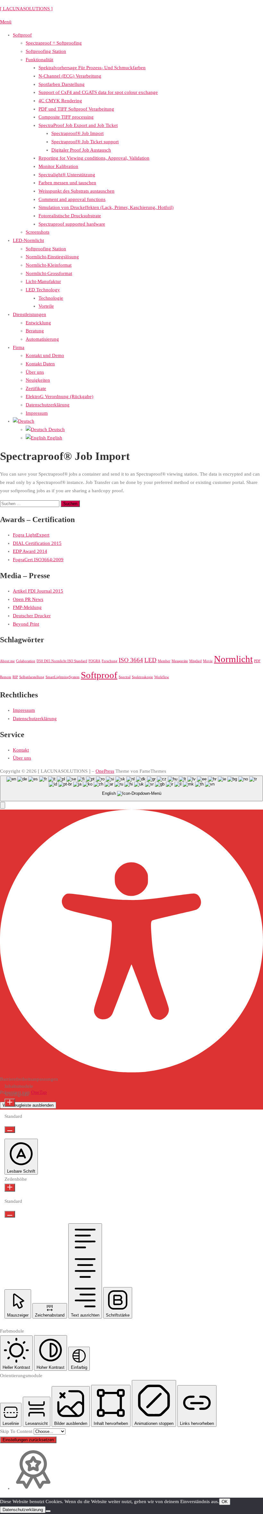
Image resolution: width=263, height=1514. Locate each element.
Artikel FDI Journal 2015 (38, 591)
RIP (15, 677)
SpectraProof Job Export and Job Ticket (78, 125)
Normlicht (233, 659)
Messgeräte (180, 661)
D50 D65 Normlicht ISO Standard (62, 661)
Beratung (35, 330)
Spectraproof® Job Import (77, 133)
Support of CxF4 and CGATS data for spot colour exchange (98, 92)
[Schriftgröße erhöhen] (9, 1103)
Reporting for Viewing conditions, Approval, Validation (93, 158)
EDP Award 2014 (30, 551)
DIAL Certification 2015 (37, 543)
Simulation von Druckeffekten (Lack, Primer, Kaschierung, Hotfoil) (106, 207)
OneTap (39, 1092)
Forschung (109, 661)
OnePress (105, 771)
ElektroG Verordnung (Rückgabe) (59, 396)
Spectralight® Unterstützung (66, 174)
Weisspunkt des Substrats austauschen (76, 191)
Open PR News (28, 599)
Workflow (161, 677)
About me (7, 661)
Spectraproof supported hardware (71, 224)
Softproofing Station (46, 51)
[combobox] (131, 789)
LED (150, 660)
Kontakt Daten (40, 363)
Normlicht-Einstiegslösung (52, 256)
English (54, 437)
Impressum (37, 413)
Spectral (125, 677)
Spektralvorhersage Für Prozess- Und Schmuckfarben (92, 67)
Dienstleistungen (29, 314)
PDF (257, 661)
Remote (5, 677)
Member (164, 661)
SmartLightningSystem (63, 677)
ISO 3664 (131, 660)
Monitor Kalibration (58, 166)
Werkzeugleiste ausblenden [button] (28, 1105)
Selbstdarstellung (31, 677)
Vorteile (46, 306)
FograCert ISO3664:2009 (38, 559)
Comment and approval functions (72, 199)
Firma (18, 347)
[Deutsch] (23, 421)
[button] (2, 805)
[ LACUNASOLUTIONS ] (26, 8)
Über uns (35, 372)
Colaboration (25, 661)
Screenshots (37, 232)
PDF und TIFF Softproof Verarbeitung (76, 109)
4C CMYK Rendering (60, 100)
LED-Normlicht (28, 240)
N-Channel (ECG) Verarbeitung (69, 76)
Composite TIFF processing (66, 117)
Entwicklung (38, 322)
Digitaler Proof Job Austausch (81, 150)
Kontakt (21, 750)
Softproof (22, 34)
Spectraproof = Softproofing (54, 43)
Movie (208, 661)
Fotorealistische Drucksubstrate (69, 215)
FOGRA (94, 661)
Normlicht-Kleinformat (49, 265)
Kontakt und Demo (45, 355)
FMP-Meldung (27, 607)
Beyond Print (26, 624)
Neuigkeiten (38, 380)
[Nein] (48, 1511)
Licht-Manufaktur (43, 281)
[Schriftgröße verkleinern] (9, 1129)
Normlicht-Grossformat (49, 273)
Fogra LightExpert (31, 534)
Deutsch (56, 429)
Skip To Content (17, 1431)
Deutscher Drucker (32, 615)
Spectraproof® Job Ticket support (85, 141)
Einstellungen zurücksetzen (28, 1439)
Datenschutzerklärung (48, 404)
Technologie (50, 298)
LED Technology (43, 289)
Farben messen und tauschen (67, 182)
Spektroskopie (142, 677)
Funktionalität (39, 59)
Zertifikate (36, 388)
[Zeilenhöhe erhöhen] (9, 1188)
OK (225, 1501)
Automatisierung (42, 339)
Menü (6, 21)
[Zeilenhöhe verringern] (9, 1214)
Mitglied (195, 661)
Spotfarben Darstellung (61, 84)
